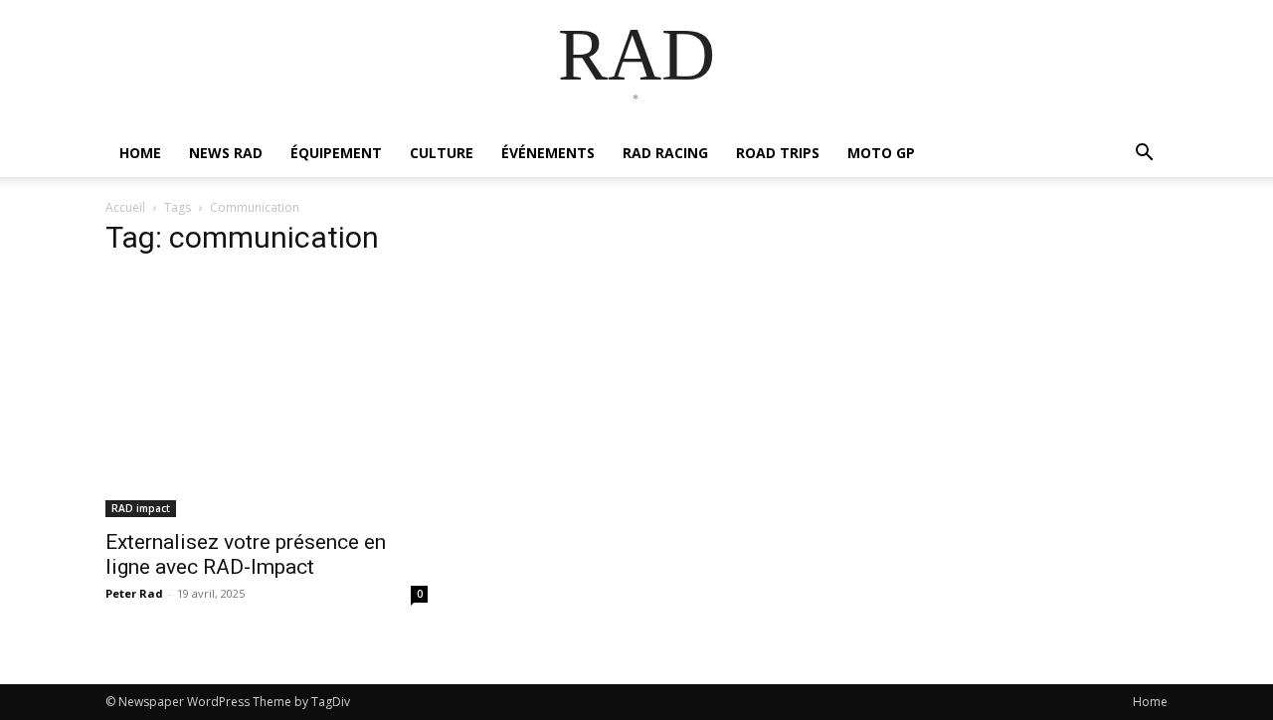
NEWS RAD (226, 152)
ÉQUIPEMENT (336, 152)
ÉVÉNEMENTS (548, 152)
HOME (140, 152)
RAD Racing (665, 152)
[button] (1144, 154)
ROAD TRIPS (777, 152)
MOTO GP (881, 152)
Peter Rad (134, 593)
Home (1150, 701)
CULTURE (441, 152)
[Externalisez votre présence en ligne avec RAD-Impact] (266, 396)
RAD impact (140, 508)
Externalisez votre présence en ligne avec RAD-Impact (245, 554)
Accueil (125, 207)
